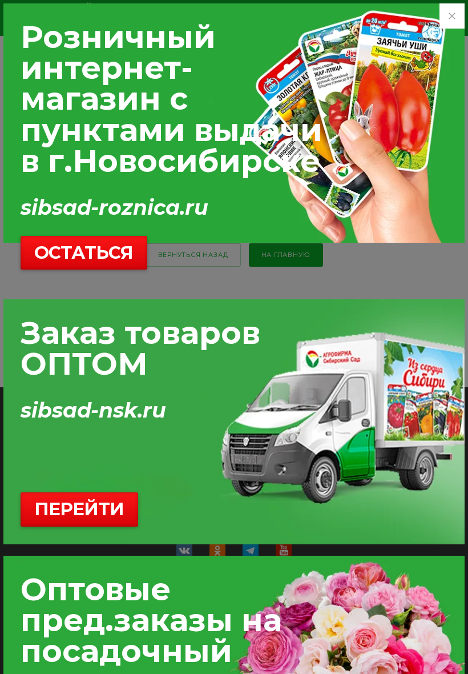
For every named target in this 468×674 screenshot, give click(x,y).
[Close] (452, 16)
